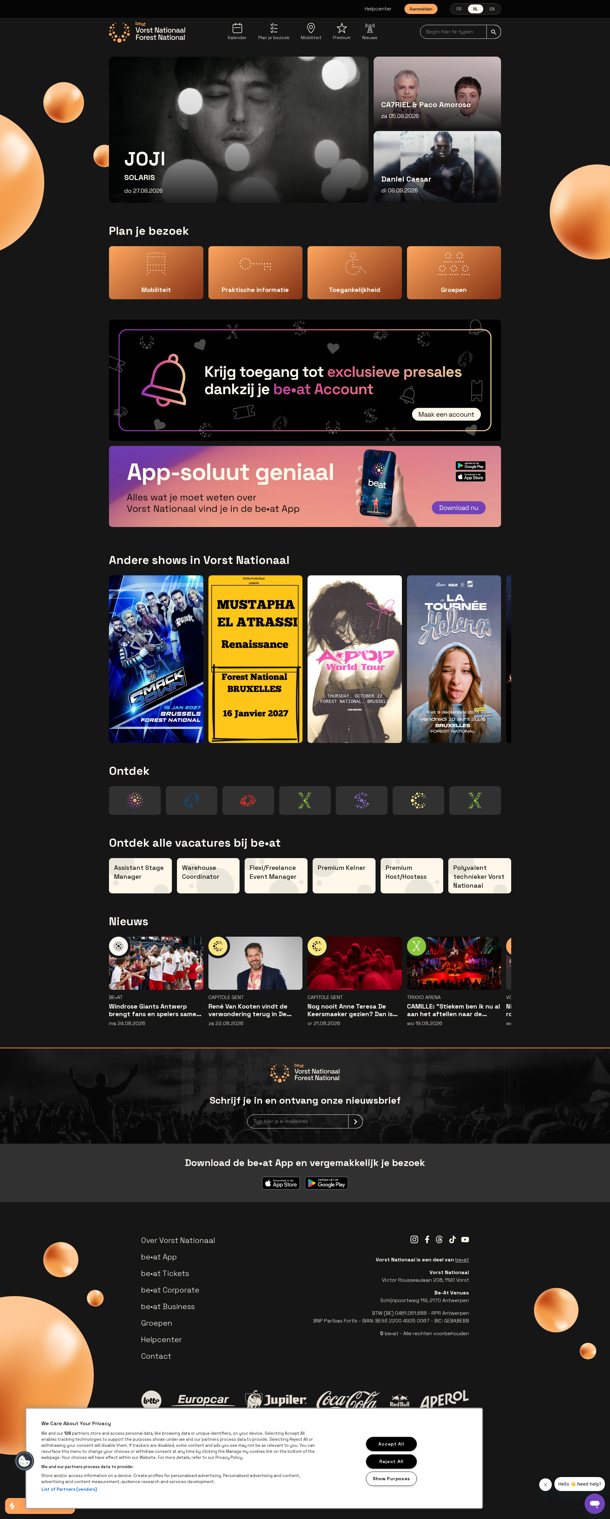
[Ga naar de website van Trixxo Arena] (305, 800)
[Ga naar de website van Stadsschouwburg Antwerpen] (362, 800)
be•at (462, 1259)
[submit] (493, 32)
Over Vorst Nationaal (178, 1240)
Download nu (470, 513)
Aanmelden (421, 9)
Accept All (391, 1444)
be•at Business (168, 1306)
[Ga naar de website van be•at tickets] (135, 800)
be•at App (159, 1257)
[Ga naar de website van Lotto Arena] (248, 800)
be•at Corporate (170, 1290)
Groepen (156, 1323)
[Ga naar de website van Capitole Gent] (418, 800)
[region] (254, 1458)
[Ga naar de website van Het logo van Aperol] (444, 1400)
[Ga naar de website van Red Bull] (400, 1400)
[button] (24, 1461)
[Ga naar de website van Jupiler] (275, 1400)
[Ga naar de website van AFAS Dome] (191, 800)
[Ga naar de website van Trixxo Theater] (475, 800)
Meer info (474, 426)
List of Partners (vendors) (69, 1489)
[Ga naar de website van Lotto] (151, 1400)
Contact (156, 1356)
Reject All (391, 1461)
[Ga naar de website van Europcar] (203, 1400)
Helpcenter (378, 8)
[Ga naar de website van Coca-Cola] (348, 1400)
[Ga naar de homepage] (147, 32)
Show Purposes (391, 1478)
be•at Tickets (165, 1273)
